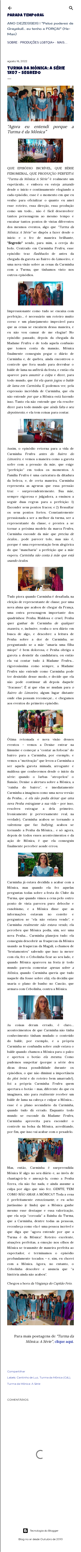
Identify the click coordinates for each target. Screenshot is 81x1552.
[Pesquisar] (71, 7)
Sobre (12, 42)
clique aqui (64, 1341)
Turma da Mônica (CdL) (55, 1377)
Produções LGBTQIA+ (37, 42)
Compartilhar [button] (16, 1371)
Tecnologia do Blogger (44, 1530)
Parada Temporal (25, 15)
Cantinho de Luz (27, 1377)
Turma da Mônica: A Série (23, 1383)
